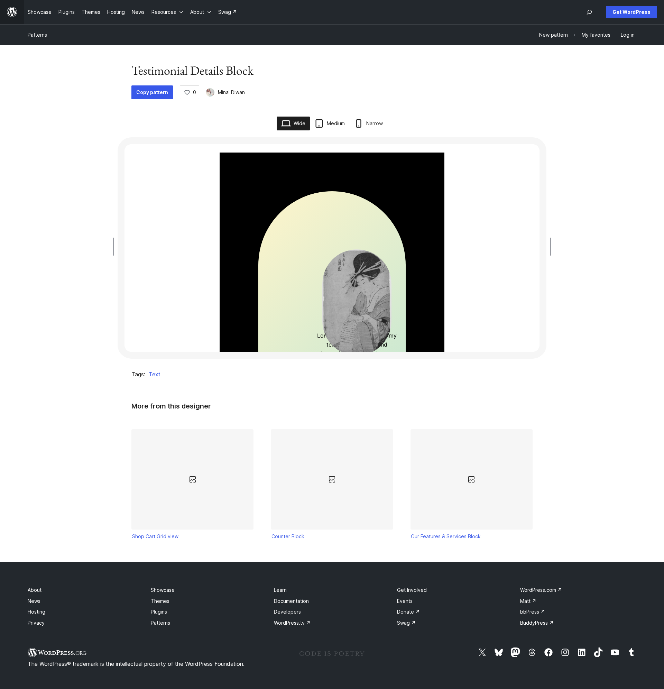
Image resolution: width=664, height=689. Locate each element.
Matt (528, 601)
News (34, 601)
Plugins (159, 612)
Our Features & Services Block (446, 536)
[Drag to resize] (115, 247)
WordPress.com (541, 590)
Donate (408, 612)
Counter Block (287, 536)
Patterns (37, 35)
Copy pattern (152, 92)
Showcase (163, 590)
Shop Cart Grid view (155, 536)
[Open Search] (589, 12)
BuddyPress (537, 623)
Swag (406, 623)
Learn (280, 590)
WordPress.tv (292, 623)
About (35, 590)
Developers (287, 612)
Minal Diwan (231, 92)
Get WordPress (631, 12)
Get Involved (412, 590)
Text (154, 374)
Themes (160, 601)
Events (405, 601)
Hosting (36, 612)
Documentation (291, 601)
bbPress (532, 612)
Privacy (36, 623)
